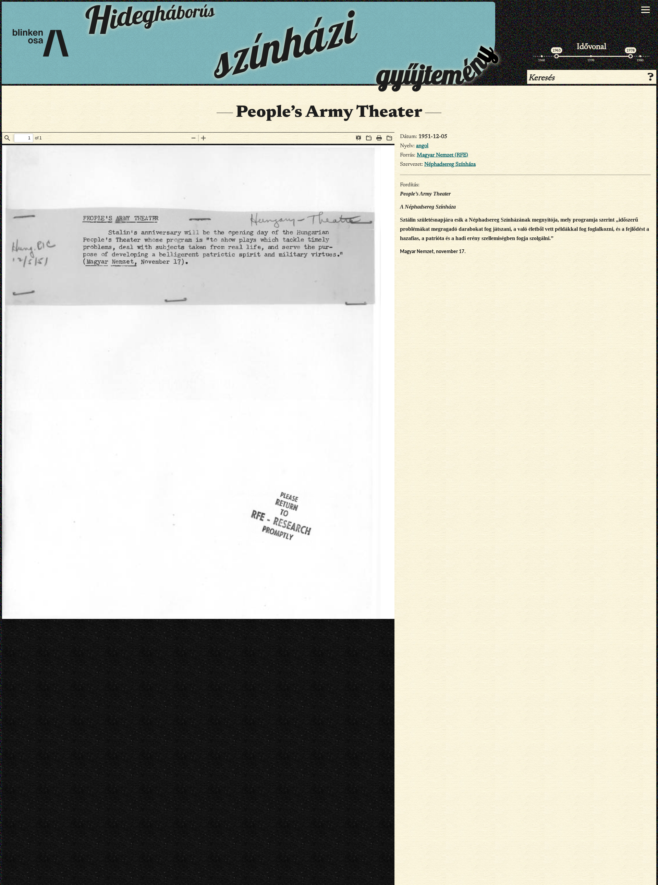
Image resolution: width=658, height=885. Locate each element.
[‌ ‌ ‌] (645, 9)
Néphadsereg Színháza (450, 164)
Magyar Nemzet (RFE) (442, 155)
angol (422, 146)
